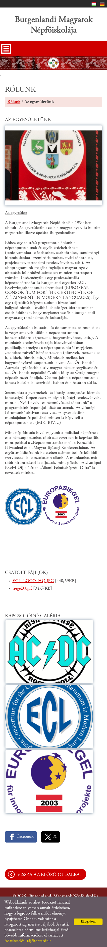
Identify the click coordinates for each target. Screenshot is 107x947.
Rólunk (13, 102)
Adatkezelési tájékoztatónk (27, 941)
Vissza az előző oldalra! (49, 875)
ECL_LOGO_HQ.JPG (33, 581)
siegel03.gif (22, 588)
